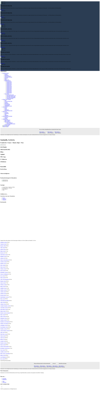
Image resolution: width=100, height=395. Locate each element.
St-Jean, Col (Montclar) (4, 274)
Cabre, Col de (2, 302)
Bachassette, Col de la (4, 272)
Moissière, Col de (3, 256)
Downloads (6, 103)
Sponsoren (6, 117)
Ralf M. (3, 197)
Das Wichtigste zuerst (10, 94)
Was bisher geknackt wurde (11, 95)
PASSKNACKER (5, 73)
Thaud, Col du (2, 335)
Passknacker (2, 56)
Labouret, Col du (3, 293)
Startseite (6, 74)
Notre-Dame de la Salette (4, 300)
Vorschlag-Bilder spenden (11, 123)
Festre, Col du (2, 277)
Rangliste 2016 (9, 84)
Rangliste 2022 (9, 90)
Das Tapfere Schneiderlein (11, 97)
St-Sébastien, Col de (3, 325)
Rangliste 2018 (9, 86)
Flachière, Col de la (3, 328)
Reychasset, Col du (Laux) (4, 348)
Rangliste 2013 (9, 81)
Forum (6, 107)
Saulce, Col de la (3, 316)
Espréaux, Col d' (3, 263)
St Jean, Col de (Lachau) (4, 346)
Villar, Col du (2, 247)
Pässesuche (2, 9)
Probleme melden (7, 124)
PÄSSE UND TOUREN (6, 99)
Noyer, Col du (2, 270)
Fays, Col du (2, 358)
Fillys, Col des (2, 265)
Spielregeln (6, 115)
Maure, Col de (2, 286)
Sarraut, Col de (2, 249)
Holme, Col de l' (3, 311)
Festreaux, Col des (3, 284)
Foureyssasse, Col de (3, 254)
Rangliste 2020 (9, 88)
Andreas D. (4, 198)
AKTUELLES (4, 106)
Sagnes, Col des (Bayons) (4, 259)
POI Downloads (7, 104)
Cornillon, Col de (3, 351)
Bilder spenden (7, 120)
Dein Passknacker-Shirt (8, 110)
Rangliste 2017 (9, 85)
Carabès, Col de (3, 291)
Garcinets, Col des (3, 261)
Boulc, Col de (2, 314)
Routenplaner (2, 40)
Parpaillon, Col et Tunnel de (5, 321)
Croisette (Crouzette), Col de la (5, 305)
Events (6, 108)
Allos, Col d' (2, 332)
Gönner (6, 118)
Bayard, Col (2, 252)
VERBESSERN (5, 119)
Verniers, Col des (3, 268)
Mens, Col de (2, 298)
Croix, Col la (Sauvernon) (4, 279)
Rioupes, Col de (3, 281)
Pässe (5, 100)
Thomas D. (4, 199)
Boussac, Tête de (3, 245)
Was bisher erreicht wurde (11, 96)
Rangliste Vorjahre (8, 80)
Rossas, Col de (2, 344)
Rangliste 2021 (9, 89)
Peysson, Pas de (3, 295)
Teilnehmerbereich (8, 76)
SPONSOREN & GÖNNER (7, 116)
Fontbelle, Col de (3, 288)
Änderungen (7, 109)
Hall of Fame (7, 93)
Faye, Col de (2, 275)
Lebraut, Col (2, 258)
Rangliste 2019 (9, 87)
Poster (6, 78)
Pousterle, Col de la (3, 342)
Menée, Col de (2, 355)
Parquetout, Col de (3, 318)
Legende (6, 102)
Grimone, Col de (3, 304)
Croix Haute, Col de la (4, 307)
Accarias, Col (2, 341)
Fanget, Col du (2, 282)
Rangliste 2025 (9, 92)
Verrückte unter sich (10, 98)
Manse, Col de (2, 251)
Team (5, 114)
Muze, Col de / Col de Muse (5, 353)
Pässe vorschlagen (8, 121)
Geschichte (6, 112)
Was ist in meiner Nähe (8, 101)
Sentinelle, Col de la (3, 242)
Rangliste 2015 (9, 83)
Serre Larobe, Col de (3, 309)
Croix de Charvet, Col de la (4, 330)
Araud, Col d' (2, 337)
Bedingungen (7, 79)
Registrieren (7, 75)
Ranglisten (6, 77)
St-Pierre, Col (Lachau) (4, 323)
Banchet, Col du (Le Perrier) (5, 312)
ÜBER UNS (4, 111)
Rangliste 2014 (9, 82)
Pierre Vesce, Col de (3, 334)
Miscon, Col (2, 339)
